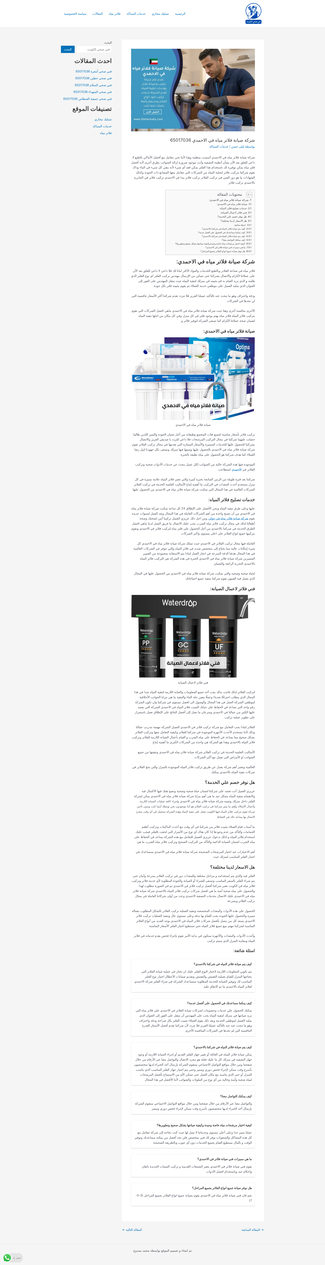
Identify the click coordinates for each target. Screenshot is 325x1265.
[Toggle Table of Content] (247, 195)
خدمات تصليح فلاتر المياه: (233, 208)
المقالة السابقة (253, 1229)
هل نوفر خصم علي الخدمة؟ (232, 216)
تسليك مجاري (160, 13)
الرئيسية (180, 13)
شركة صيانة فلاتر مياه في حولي (228, 518)
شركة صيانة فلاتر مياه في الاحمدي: (228, 200)
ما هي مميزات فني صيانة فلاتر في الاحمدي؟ (225, 247)
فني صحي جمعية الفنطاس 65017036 (87, 99)
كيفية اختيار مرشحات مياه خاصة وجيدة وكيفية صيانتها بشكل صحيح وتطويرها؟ (210, 243)
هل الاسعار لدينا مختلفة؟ (234, 220)
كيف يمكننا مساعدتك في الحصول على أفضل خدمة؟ (221, 232)
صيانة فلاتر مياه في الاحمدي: (232, 204)
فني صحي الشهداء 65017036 (92, 92)
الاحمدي (237, 469)
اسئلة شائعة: (240, 225)
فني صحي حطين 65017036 (93, 78)
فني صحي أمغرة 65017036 (94, 71)
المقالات (97, 13)
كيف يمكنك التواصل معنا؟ (233, 239)
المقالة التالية (132, 1229)
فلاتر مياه (115, 13)
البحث (108, 42)
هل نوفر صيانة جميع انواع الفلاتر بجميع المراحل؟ (223, 251)
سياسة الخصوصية (75, 13)
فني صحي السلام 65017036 (93, 85)
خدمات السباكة (136, 13)
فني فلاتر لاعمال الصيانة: (233, 212)
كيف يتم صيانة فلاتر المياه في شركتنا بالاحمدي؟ (223, 228)
